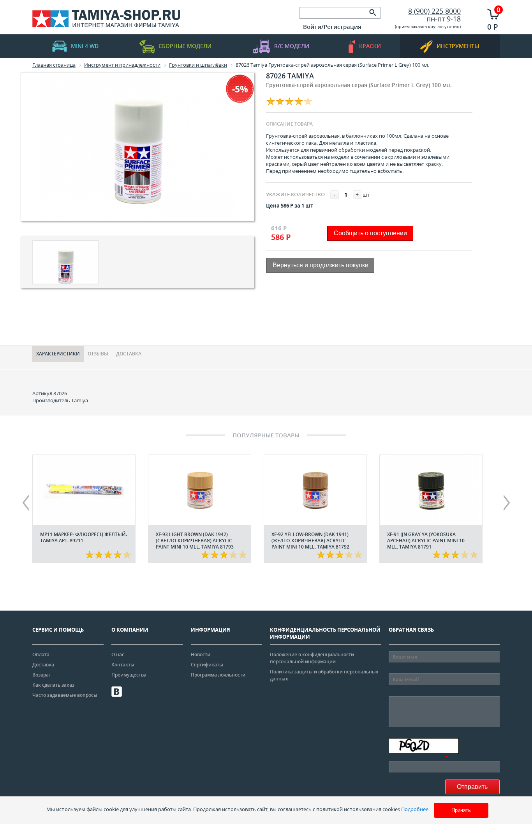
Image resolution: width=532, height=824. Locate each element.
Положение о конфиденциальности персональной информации (312, 658)
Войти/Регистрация (332, 26)
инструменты (458, 46)
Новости (200, 654)
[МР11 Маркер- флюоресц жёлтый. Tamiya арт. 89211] (84, 490)
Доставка (128, 353)
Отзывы (98, 353)
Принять (461, 810)
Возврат (41, 674)
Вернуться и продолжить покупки (320, 265)
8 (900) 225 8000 (434, 11)
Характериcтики (58, 353)
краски (370, 46)
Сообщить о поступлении (370, 233)
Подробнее (414, 809)
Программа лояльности (218, 674)
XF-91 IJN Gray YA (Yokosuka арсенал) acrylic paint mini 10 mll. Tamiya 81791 (426, 540)
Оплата (40, 654)
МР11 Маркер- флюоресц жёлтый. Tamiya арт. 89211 (83, 537)
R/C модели (291, 46)
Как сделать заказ (53, 685)
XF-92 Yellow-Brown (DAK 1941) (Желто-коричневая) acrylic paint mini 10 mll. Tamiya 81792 (310, 540)
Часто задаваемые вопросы (64, 695)
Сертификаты (207, 664)
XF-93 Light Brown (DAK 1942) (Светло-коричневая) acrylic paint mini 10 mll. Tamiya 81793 (195, 540)
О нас (117, 654)
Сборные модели (185, 46)
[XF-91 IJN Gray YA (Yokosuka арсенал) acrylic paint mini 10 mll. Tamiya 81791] (431, 490)
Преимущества (128, 674)
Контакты (122, 664)
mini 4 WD (85, 46)
